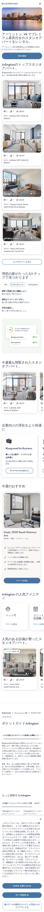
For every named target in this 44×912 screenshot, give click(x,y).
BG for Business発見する (19, 470)
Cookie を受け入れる (22, 886)
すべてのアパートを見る (22, 262)
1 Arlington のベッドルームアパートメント (11, 812)
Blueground (6, 713)
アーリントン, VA (20, 713)
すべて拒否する (22, 895)
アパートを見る (22, 580)
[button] (40, 4)
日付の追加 (22, 56)
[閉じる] (40, 819)
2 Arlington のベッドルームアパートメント (32, 812)
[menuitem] (17, 804)
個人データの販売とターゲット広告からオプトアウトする (22, 906)
